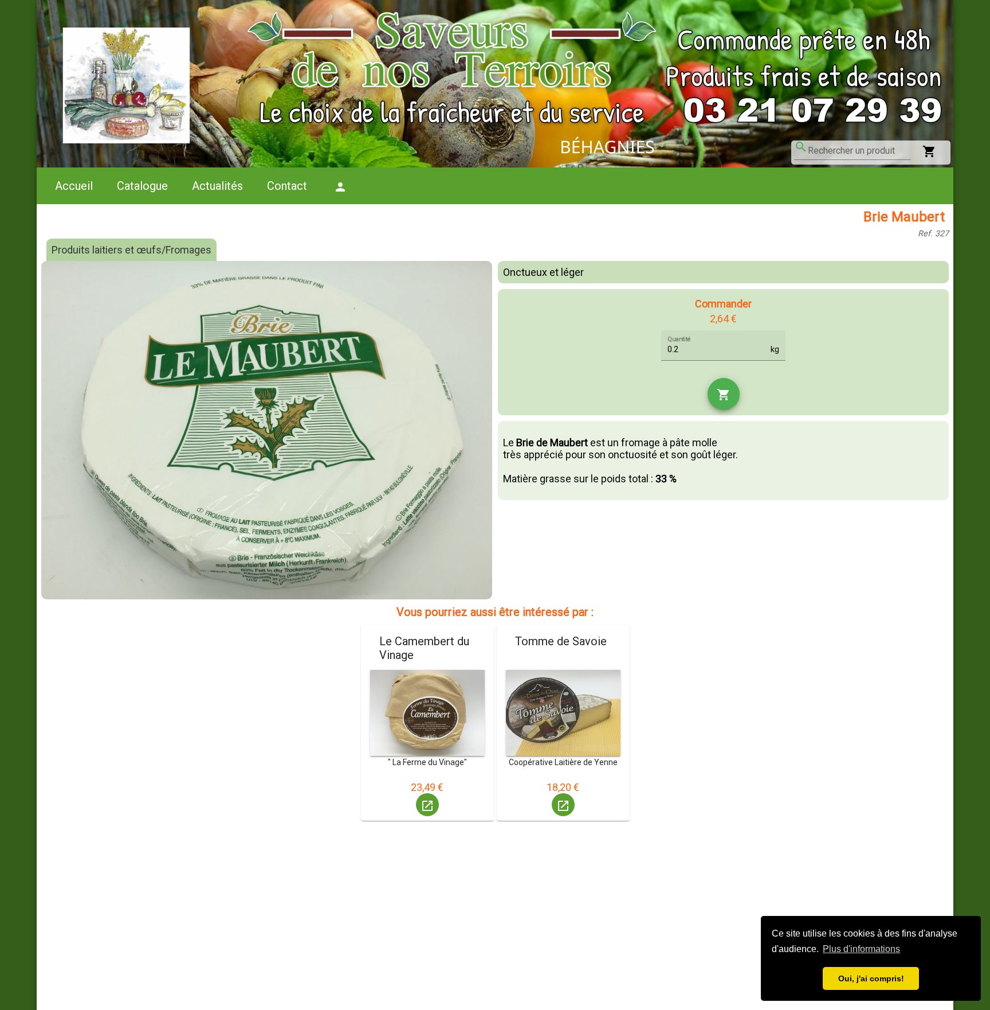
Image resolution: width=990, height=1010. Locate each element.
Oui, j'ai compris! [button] (871, 978)
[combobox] (859, 151)
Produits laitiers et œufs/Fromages (131, 250)
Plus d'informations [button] (861, 949)
